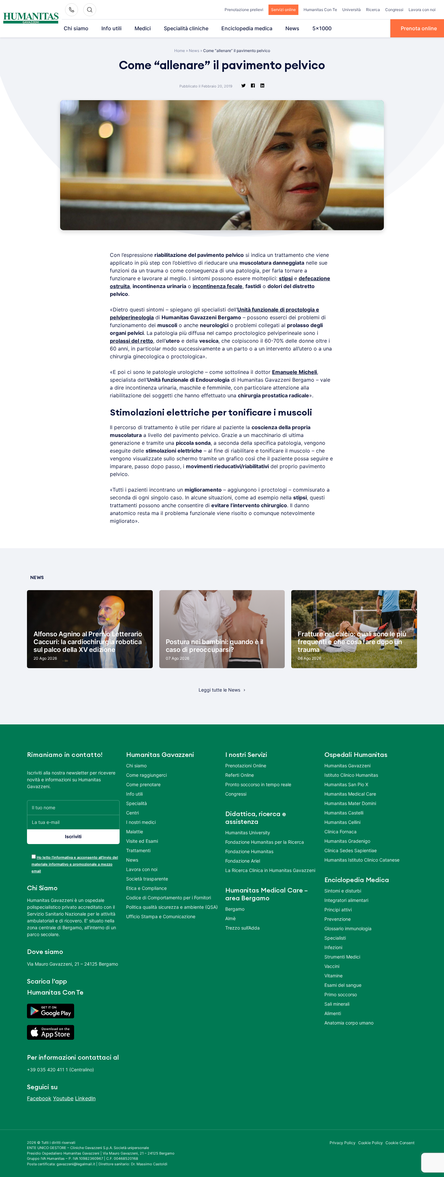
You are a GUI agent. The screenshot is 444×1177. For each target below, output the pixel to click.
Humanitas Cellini (342, 822)
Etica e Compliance (146, 888)
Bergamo (234, 909)
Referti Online (239, 775)
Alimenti (332, 1013)
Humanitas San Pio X (346, 784)
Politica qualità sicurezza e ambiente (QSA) (172, 907)
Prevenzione (337, 919)
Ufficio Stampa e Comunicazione (160, 916)
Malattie (134, 831)
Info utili (111, 28)
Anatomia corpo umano (348, 1022)
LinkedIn (85, 1098)
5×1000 (322, 28)
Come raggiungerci (146, 775)
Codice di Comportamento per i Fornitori (168, 897)
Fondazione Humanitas (249, 851)
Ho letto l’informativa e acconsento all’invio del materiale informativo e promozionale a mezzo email (75, 864)
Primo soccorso (340, 994)
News (292, 28)
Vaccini (331, 966)
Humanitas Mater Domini (350, 803)
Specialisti (335, 938)
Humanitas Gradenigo (347, 841)
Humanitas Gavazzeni (347, 765)
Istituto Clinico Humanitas (351, 775)
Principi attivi (338, 909)
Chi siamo (76, 28)
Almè (230, 918)
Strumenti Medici (342, 956)
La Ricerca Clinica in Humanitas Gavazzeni (270, 870)
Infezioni (333, 947)
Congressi (394, 9)
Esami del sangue (342, 985)
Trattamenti (138, 850)
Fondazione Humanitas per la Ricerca (264, 842)
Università (351, 9)
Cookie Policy (370, 1142)
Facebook (39, 1098)
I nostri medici (141, 822)
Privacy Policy (343, 1142)
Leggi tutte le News (219, 690)
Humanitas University (247, 832)
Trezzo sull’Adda (242, 928)
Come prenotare (143, 784)
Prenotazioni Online (245, 765)
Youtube (63, 1098)
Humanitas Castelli (343, 812)
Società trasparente (147, 878)
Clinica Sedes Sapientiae (350, 850)
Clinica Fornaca (340, 831)
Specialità (136, 803)
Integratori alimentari (346, 900)
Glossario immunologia (348, 928)
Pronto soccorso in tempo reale (258, 784)
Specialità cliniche (186, 28)
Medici (143, 28)
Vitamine (333, 975)
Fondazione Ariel (242, 861)
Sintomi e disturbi (342, 890)
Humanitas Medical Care (350, 794)
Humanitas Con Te (320, 9)
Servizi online (283, 9)
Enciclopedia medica (246, 28)
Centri (132, 812)
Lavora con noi (422, 9)
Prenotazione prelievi (244, 9)
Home (179, 50)
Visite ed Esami (142, 841)
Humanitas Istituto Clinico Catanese (361, 860)
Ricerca (373, 9)
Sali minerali (336, 1004)
